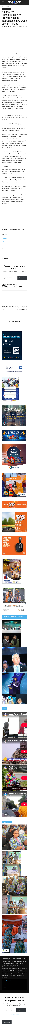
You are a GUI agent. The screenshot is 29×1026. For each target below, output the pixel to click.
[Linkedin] (18, 30)
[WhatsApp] (10, 30)
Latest (7, 6)
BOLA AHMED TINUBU (11, 284)
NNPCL (20, 286)
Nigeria (16, 286)
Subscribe (22, 278)
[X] (7, 30)
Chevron (19, 284)
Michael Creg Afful (7, 26)
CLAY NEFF (4, 286)
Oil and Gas (8, 9)
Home (3, 6)
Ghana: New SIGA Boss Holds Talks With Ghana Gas (8, 308)
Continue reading (14, 1014)
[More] (25, 30)
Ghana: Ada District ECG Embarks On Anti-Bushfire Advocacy (21, 308)
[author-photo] (14, 318)
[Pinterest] (21, 30)
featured (10, 286)
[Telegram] (14, 30)
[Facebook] (3, 30)
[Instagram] (6, 980)
